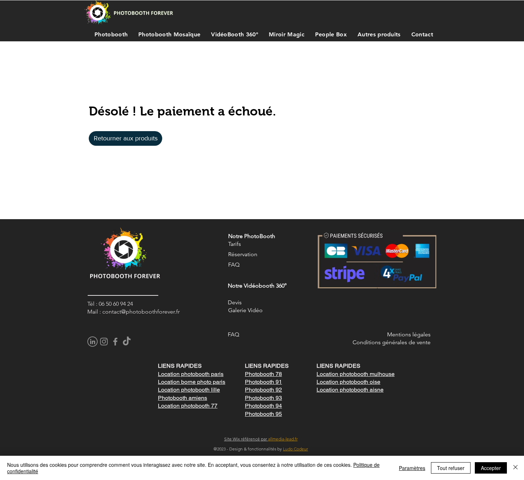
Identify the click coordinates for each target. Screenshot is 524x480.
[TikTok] (127, 341)
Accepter (491, 467)
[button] (109, 34)
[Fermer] (515, 467)
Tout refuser (450, 467)
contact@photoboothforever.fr (141, 311)
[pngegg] (92, 341)
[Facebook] (115, 341)
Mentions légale (407, 334)
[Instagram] (104, 341)
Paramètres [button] (412, 467)
